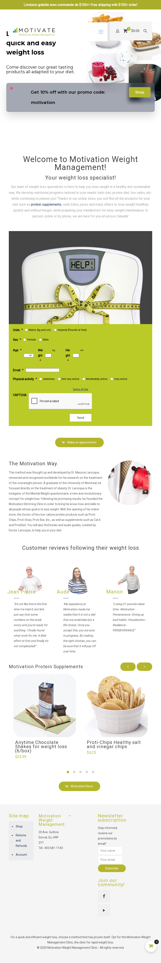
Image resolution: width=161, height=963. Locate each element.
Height (68, 355)
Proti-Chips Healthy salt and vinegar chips (114, 744)
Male (46, 339)
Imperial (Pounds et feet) (72, 330)
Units (18, 330)
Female (31, 339)
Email (18, 370)
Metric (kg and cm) (40, 330)
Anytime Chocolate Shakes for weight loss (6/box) (41, 746)
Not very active (70, 379)
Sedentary (49, 379)
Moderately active (96, 379)
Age (17, 350)
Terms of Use (80, 389)
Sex (17, 339)
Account (21, 854)
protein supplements (46, 204)
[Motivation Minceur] (34, 31)
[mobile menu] (100, 31)
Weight (40, 355)
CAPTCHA (20, 395)
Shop (139, 92)
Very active (120, 379)
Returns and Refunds (21, 840)
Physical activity (25, 379)
